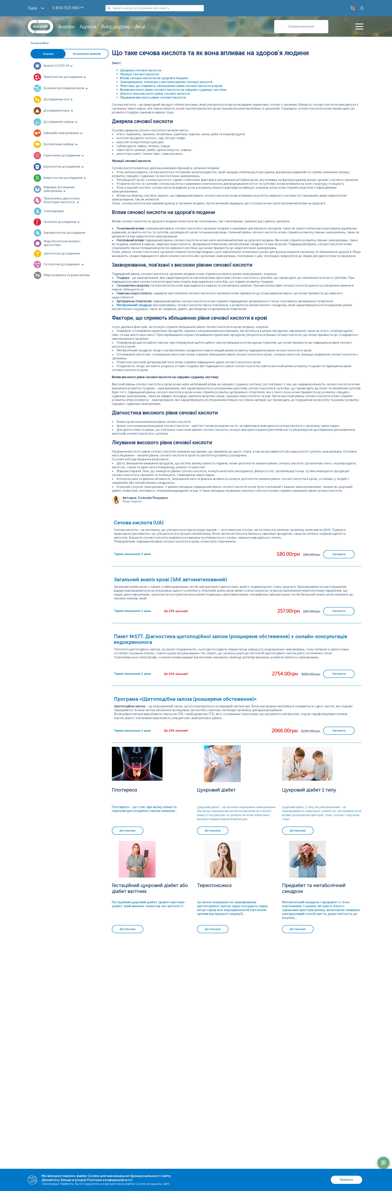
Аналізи (66, 27)
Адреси (88, 27)
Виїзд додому (115, 27)
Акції (140, 27)
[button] (61, 66)
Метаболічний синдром (134, 305)
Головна (36, 43)
